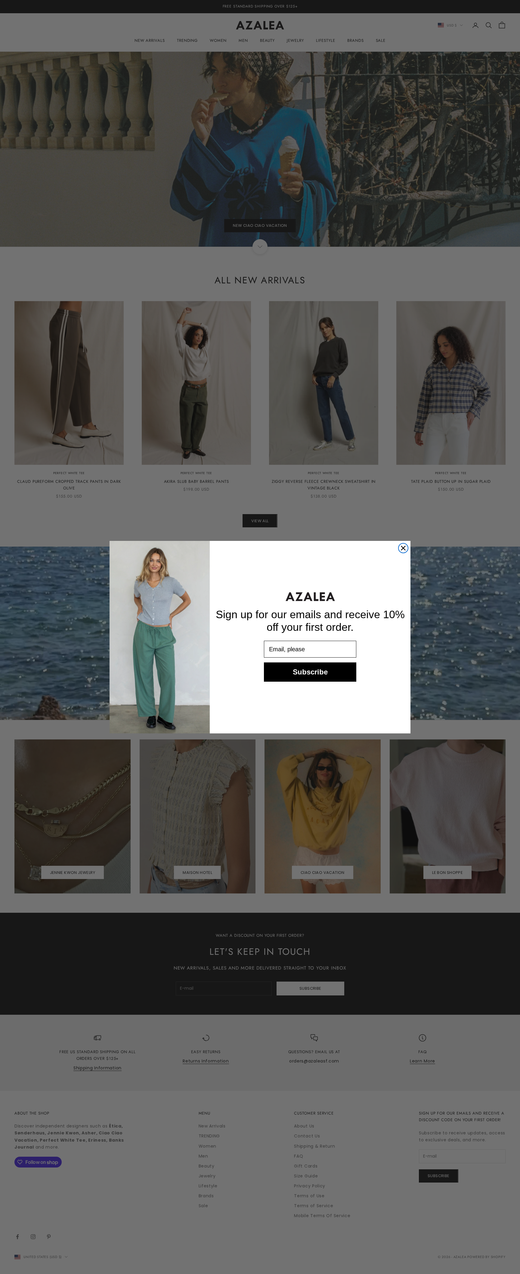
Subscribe (310, 672)
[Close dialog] (403, 548)
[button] (310, 596)
